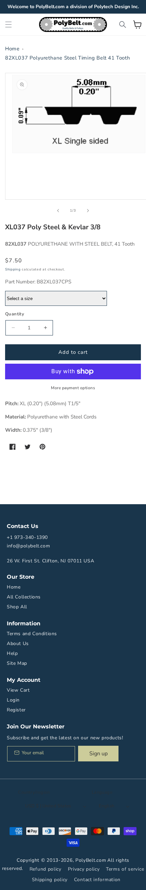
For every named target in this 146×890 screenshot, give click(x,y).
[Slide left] (58, 210)
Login (13, 700)
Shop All (17, 607)
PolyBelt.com (90, 860)
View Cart (18, 690)
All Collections (24, 597)
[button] (8, 24)
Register (16, 710)
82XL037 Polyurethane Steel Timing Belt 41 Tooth (67, 57)
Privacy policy (84, 869)
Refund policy (45, 869)
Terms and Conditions (32, 633)
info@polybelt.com (28, 546)
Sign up (98, 753)
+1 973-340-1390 (27, 537)
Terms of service (125, 869)
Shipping (13, 269)
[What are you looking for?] (122, 24)
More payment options (73, 388)
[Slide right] (87, 210)
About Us (18, 643)
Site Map (17, 663)
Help (12, 653)
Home (12, 48)
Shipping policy (50, 879)
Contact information (97, 879)
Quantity (14, 314)
